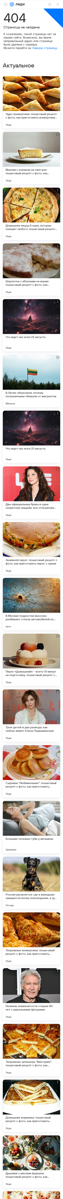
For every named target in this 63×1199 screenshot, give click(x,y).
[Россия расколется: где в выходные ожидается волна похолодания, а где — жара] (31, 883)
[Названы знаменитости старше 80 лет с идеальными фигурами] (31, 994)
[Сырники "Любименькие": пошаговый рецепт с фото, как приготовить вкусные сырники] (31, 771)
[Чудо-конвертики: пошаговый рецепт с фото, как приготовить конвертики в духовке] (31, 102)
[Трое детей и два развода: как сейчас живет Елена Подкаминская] (31, 715)
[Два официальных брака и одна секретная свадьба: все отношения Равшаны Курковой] (31, 492)
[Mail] (12, 4)
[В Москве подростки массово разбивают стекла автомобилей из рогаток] (31, 604)
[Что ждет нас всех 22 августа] (31, 325)
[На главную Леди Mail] (19, 4)
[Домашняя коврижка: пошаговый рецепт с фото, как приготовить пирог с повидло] (31, 1106)
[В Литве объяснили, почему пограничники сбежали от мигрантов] (31, 381)
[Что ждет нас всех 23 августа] (31, 437)
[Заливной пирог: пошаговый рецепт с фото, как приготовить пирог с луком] (31, 548)
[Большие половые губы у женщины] (31, 827)
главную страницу (44, 48)
